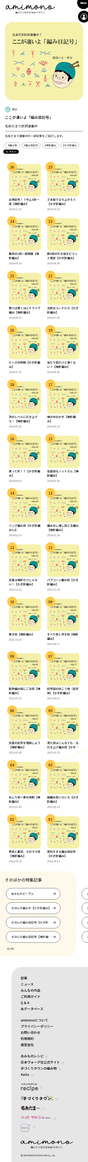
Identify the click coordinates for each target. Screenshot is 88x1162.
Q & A (25, 1002)
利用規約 (27, 1038)
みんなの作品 (30, 990)
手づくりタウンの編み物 (39, 1068)
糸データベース (32, 1008)
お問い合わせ (30, 1032)
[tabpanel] (43, 915)
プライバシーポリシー (37, 1026)
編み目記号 (31, 145)
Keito (25, 1074)
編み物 (12, 145)
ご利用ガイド (30, 996)
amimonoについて (34, 1020)
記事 (24, 977)
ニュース (27, 984)
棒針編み (50, 145)
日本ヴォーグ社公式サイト (40, 1062)
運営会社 (27, 1044)
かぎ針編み (70, 145)
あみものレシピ (32, 1055)
